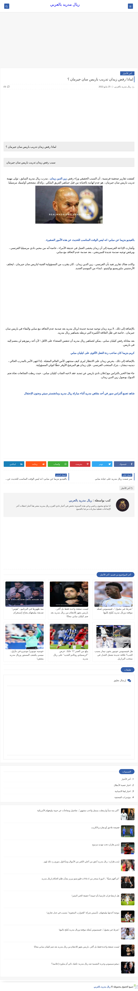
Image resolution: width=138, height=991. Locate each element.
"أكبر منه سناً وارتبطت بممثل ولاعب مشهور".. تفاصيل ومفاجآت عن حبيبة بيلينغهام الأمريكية (78, 810)
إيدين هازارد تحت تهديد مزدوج (105, 844)
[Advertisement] (69, 41)
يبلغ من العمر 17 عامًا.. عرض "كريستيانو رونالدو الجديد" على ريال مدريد (70, 654)
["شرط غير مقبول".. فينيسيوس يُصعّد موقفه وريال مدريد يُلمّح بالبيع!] (113, 594)
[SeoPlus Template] (135, 986)
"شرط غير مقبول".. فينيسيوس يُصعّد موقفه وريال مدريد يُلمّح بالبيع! (89, 929)
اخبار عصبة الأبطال (122, 785)
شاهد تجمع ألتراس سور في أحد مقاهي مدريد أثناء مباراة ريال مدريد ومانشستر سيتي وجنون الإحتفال (79, 393)
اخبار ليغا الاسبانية (123, 791)
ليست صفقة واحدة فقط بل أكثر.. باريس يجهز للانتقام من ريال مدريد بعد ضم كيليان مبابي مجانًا (69, 612)
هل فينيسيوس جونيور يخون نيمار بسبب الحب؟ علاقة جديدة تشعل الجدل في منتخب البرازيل (114, 654)
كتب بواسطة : (90, 500)
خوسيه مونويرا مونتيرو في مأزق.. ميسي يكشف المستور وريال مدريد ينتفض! (27, 654)
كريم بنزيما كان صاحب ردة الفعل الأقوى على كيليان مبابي (102, 352)
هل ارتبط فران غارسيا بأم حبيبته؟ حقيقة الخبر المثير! (95, 895)
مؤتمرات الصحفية (122, 797)
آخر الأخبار (127, 73)
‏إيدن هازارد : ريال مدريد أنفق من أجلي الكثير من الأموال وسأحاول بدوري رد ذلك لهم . (81, 861)
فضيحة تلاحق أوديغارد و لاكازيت (105, 827)
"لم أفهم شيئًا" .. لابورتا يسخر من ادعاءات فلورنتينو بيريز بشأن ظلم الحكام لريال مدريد (80, 878)
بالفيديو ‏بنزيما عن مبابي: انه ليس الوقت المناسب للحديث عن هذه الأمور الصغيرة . (89, 239)
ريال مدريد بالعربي (65, 4)
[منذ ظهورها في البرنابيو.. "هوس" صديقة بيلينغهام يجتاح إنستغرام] (24, 594)
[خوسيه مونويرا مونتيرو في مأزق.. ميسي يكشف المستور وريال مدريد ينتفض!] (24, 636)
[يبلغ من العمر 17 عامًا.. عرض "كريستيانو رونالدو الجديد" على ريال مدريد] (69, 636)
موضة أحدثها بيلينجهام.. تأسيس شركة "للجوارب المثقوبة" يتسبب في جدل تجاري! (83, 912)
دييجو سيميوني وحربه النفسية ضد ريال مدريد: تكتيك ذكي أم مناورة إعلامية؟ (85, 963)
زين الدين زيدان (58, 178)
